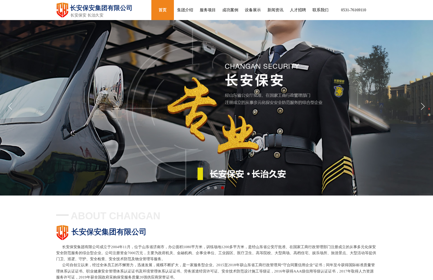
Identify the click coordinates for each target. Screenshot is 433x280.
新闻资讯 (275, 10)
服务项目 (208, 10)
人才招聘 (298, 10)
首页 (163, 10)
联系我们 (320, 10)
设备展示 (253, 10)
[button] (208, 187)
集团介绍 (185, 10)
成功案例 (230, 10)
